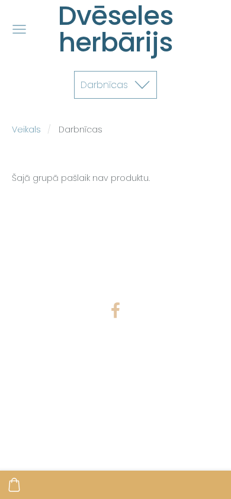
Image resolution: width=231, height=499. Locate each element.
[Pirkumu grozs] (14, 485)
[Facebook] (115, 310)
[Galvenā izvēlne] (19, 29)
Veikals (26, 129)
